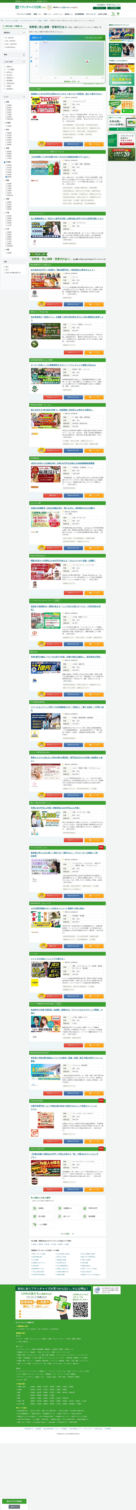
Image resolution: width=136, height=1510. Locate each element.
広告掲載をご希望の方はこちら (109, 5)
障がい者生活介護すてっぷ (40, 803)
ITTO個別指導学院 (37, 702)
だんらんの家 (35, 503)
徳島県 (9, 202)
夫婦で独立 (66, 194)
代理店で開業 (93, 187)
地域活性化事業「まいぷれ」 (41, 405)
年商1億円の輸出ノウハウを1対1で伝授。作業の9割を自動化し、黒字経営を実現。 (66, 657)
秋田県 (9, 140)
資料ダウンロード (54, 144)
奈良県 (9, 193)
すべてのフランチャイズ (28, 20)
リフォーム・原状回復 (57, 1360)
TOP (2, 20)
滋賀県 (9, 184)
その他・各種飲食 (70, 1374)
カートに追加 (95, 144)
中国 (7, 213)
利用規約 (64, 1428)
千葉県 (9, 114)
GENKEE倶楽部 (36, 1101)
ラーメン (52, 1371)
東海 (7, 148)
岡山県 (9, 220)
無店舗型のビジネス (95, 128)
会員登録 (114, 8)
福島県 (9, 144)
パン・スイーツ (58, 1374)
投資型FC (10, 89)
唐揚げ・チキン (40, 1377)
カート (118, 15)
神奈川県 (10, 119)
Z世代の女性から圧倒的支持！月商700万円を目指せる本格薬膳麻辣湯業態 (62, 463)
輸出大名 (33, 652)
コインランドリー (83, 1355)
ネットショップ (53, 1358)
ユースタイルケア (37, 213)
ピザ (81, 1371)
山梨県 (9, 174)
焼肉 (69, 1371)
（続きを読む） (70, 121)
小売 (19, 1336)
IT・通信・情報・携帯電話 (47, 1355)
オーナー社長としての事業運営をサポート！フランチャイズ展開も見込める (63, 365)
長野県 (46, 20)
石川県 (9, 170)
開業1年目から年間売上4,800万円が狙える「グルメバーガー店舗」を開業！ (63, 561)
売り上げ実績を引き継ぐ (88, 1254)
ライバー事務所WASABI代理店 (42, 1004)
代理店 (9, 86)
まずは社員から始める (92, 125)
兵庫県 (9, 191)
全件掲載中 (66, 7)
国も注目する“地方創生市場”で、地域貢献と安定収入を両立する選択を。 (62, 410)
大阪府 (9, 188)
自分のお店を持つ (92, 131)
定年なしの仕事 (80, 125)
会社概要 (38, 1428)
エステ (62, 1358)
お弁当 (87, 1371)
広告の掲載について (75, 1428)
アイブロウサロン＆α (38, 848)
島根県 (9, 218)
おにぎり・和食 (22, 1380)
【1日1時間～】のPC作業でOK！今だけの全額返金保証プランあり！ (60, 157)
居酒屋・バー (43, 1371)
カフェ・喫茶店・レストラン (26, 1374)
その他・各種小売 (23, 1341)
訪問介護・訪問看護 (72, 1358)
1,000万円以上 (11, 47)
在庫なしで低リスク (82, 128)
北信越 (39, 20)
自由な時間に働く (68, 137)
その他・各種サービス (39, 1358)
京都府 (9, 186)
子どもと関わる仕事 (82, 936)
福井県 (9, 172)
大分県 (9, 241)
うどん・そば (61, 1371)
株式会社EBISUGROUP (39, 1053)
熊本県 (9, 239)
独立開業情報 (79, 14)
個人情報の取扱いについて (51, 1428)
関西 (7, 180)
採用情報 (108, 1428)
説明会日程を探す (74, 144)
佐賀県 (9, 234)
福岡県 (9, 232)
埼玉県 (9, 112)
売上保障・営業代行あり (69, 134)
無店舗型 (10, 80)
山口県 (9, 225)
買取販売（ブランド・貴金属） (26, 1352)
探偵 (68, 1360)
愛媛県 (9, 207)
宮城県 (9, 137)
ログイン (100, 8)
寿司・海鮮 (62, 1377)
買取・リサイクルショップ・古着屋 (36, 1339)
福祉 (19, 1363)
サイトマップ (88, 1428)
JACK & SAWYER (37, 1149)
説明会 (69, 14)
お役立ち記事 (102, 14)
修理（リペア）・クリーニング (61, 1352)
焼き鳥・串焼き (51, 1377)
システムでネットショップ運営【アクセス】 (47, 152)
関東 (7, 102)
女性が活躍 (88, 134)
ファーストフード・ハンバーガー (27, 1371)
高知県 (9, 209)
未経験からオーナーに (69, 131)
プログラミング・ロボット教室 (42, 1363)
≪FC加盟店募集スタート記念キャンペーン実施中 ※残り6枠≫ (58, 908)
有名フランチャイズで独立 (83, 191)
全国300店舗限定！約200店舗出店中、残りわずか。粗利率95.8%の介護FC (63, 508)
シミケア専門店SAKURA (40, 752)
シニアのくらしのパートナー (41, 600)
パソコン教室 (26, 1363)
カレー (75, 1371)
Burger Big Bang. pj (37, 556)
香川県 (9, 204)
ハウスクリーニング (23, 1349)
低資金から (10, 78)
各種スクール (69, 1349)
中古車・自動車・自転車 (74, 1339)
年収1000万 (10, 83)
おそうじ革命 (35, 89)
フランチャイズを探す (24, 14)
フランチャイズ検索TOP (26, 1322)
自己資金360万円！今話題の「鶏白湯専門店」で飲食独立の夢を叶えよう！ (63, 270)
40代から (10, 72)
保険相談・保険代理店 (42, 1360)
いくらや (33, 954)
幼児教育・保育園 (57, 1349)
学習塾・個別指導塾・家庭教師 (41, 1349)
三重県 (9, 158)
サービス (20, 1346)
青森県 (9, 133)
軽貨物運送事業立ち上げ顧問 (41, 360)
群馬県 (9, 110)
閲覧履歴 (113, 15)
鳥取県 (9, 216)
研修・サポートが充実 (69, 128)
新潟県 (9, 165)
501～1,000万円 (11, 44)
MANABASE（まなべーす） (41, 903)
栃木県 (9, 107)
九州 (7, 229)
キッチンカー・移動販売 (44, 1374)
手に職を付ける (83, 194)
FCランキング (91, 14)
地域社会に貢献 (94, 444)
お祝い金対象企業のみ (13, 273)
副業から (10, 67)
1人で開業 (81, 134)
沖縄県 (9, 253)
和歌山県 (10, 195)
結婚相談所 (27, 1358)
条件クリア (14, 1506)
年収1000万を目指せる (69, 197)
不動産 (19, 1358)
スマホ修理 (84, 1358)
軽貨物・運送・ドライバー (25, 1360)
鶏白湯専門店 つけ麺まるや (40, 265)
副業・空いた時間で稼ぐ (87, 200)
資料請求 (53, 495)
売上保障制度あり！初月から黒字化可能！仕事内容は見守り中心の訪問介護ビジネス (67, 219)
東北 (7, 130)
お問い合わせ (99, 1428)
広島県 (9, 223)
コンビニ (20, 1339)
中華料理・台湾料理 (73, 1377)
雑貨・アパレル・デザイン (56, 1339)
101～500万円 (10, 41)
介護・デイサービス (44, 1352)
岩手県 (9, 135)
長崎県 (9, 237)
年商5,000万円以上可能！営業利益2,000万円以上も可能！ (56, 808)
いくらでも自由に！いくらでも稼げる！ (48, 959)
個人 (7, 267)
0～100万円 (10, 38)
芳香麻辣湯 (34, 458)
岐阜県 (9, 151)
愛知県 (9, 156)
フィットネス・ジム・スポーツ (66, 1355)
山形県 (9, 142)
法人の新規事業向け (68, 125)
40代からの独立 (81, 131)
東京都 (9, 117)
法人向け (10, 75)
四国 (7, 199)
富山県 (9, 167)
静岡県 (9, 154)
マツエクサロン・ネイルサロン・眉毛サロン (66, 1363)
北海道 (8, 123)
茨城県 (9, 105)
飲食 (19, 1368)
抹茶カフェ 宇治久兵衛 (39, 312)
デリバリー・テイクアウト (25, 1377)
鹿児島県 (10, 246)
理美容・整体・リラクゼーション (27, 1355)
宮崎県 (9, 244)
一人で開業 (10, 69)
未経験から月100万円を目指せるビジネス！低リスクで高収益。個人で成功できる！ (67, 94)
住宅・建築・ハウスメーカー (80, 1360)
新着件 (74, 7)
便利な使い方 (29, 1428)
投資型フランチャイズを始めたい (72, 889)
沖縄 (7, 250)
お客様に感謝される (68, 191)
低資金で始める (96, 191)
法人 (7, 270)
